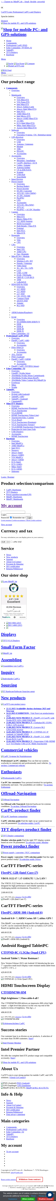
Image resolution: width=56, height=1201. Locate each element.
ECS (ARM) (16, 469)
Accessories (21, 153)
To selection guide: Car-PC (29, 823)
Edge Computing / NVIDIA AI (19, 48)
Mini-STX (21, 233)
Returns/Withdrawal (14, 569)
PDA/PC (20, 151)
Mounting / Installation (26, 160)
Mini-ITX (21, 217)
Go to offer (26, 897)
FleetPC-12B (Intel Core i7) (19, 872)
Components (11, 43)
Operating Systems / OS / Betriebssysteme (34, 135)
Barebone (10, 55)
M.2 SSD (20, 305)
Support (9, 559)
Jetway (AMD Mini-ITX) (27, 118)
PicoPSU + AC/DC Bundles (28, 210)
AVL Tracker (16, 354)
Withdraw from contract (30, 1179)
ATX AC (20, 207)
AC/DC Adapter (23, 195)
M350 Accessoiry (24, 224)
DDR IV (20, 331)
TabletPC (10, 50)
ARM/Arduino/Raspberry (22, 312)
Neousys (15, 450)
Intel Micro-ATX (24, 116)
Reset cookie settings (8, 1179)
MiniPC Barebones (14, 497)
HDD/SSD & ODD (19, 284)
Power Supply (17, 181)
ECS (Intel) (16, 462)
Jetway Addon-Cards (25, 107)
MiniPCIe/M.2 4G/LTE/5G (37, 1088)
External (20, 228)
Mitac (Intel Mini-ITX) (26, 125)
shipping (18, 897)
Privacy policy (44, 1196)
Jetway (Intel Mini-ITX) (26, 109)
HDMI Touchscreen (19, 436)
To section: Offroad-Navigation (23, 806)
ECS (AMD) (16, 464)
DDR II (20, 326)
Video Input (21, 266)
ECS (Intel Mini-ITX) (26, 123)
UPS (19, 200)
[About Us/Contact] (17, 1077)
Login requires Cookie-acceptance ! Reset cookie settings (21, 520)
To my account (12, 1151)
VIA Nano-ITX (23, 102)
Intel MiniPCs (17, 443)
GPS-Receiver (17, 137)
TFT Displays (12, 492)
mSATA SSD (22, 301)
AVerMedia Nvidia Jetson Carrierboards (27, 375)
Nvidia (14, 387)
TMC (19, 149)
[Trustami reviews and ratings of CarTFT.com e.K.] (13, 618)
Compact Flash (23, 298)
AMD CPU (21, 252)
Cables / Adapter (23, 165)
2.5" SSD (21, 294)
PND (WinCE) (17, 347)
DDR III (20, 329)
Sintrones (15, 471)
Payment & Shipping (14, 564)
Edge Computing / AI (20, 333)
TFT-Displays (12, 52)
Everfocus (15, 382)
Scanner (20, 172)
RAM (13, 317)
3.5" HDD (21, 289)
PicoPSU (20, 198)
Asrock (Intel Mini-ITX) (27, 128)
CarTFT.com (18, 66)
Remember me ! (19, 517)
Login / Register (7, 477)
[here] (31, 1038)
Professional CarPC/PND (16, 45)
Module (20, 146)
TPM (19, 280)
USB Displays (17, 432)
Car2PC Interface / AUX (27, 163)
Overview (15, 90)
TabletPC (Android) (19, 399)
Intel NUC (21, 111)
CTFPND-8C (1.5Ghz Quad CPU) (23, 952)
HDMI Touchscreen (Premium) (24, 408)
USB (19, 142)
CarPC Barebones (13, 490)
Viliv (19, 240)
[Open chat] (49, 1194)
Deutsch (4, 21)
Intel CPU (21, 249)
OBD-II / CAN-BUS (25, 277)
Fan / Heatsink (23, 254)
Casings (14, 212)
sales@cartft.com (17, 1172)
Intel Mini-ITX (23, 104)
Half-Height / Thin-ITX (26, 226)
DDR (19, 324)
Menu (3, 59)
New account (6, 525)
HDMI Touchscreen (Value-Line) (25, 415)
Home (8, 41)
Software (15, 130)
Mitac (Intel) (16, 467)
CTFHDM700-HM (13, 992)
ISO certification (13, 566)
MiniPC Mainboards (14, 499)
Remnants (15, 235)
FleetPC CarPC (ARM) (21, 359)
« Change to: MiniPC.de (23, 2)
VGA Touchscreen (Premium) (23, 422)
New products (12, 557)
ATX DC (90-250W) (25, 205)
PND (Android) (17, 357)
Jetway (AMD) (17, 455)
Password (5, 517)
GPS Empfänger (24, 1085)
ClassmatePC (16, 401)
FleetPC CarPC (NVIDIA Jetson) (25, 366)
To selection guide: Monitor (37, 842)
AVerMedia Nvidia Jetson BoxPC (25, 378)
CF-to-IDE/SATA (24, 170)
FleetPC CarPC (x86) (20, 340)
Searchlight (21, 177)
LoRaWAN (21, 282)
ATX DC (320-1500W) (26, 193)
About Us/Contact (13, 562)
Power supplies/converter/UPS (18, 494)
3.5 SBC (20, 121)
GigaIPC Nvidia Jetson (20, 373)
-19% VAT (17, 542)
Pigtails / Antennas (24, 263)
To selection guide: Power (30, 859)
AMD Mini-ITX (23, 114)
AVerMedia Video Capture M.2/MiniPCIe (28, 380)
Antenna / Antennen (25, 144)
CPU (19, 242)
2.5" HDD (21, 291)
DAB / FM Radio (24, 275)
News (8, 555)
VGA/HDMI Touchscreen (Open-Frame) (28, 427)
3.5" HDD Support (24, 221)
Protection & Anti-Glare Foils (23, 429)
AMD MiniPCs (17, 446)
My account (11, 505)
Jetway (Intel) (17, 453)
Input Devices (17, 179)
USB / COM (22, 273)
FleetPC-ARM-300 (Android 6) (22, 912)
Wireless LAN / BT (25, 261)
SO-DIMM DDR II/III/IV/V (28, 322)
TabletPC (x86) (17, 396)
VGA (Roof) (16, 420)
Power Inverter (23, 188)
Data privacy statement (15, 1114)
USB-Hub (21, 174)
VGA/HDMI (16, 413)
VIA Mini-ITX (23, 100)
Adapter (20, 303)
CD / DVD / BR (23, 296)
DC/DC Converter (24, 191)
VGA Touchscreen (19, 411)
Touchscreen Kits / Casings (22, 418)
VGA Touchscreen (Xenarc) (23, 425)
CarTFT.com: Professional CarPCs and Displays (21, 12)
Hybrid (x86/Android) (20, 394)
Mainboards (16, 95)
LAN (19, 270)
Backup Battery (23, 186)
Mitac (13, 385)
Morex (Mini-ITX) (24, 219)
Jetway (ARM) (17, 460)
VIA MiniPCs (17, 457)
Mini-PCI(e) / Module (20, 256)
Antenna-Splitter (23, 167)
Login (3, 515)
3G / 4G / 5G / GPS (25, 268)
